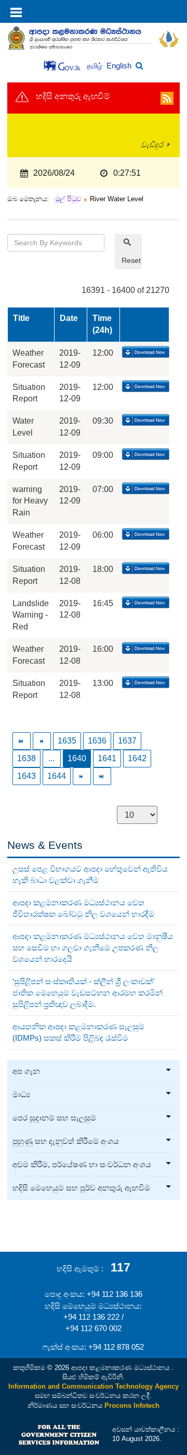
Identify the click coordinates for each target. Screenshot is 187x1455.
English (118, 65)
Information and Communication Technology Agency (93, 1386)
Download (144, 352)
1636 (97, 740)
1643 (26, 776)
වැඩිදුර (152, 145)
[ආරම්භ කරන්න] (21, 740)
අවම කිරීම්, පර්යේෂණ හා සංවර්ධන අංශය (81, 1164)
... (51, 758)
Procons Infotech (131, 1405)
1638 (26, 758)
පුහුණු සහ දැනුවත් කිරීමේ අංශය (65, 1141)
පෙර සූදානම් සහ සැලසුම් (54, 1118)
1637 (127, 740)
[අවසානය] (102, 776)
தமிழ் (95, 66)
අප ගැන (26, 1071)
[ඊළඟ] (81, 776)
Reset (131, 260)
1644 (56, 776)
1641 (107, 758)
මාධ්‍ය (21, 1094)
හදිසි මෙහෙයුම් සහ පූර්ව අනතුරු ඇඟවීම (81, 1188)
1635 (67, 740)
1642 (137, 758)
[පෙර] (41, 740)
